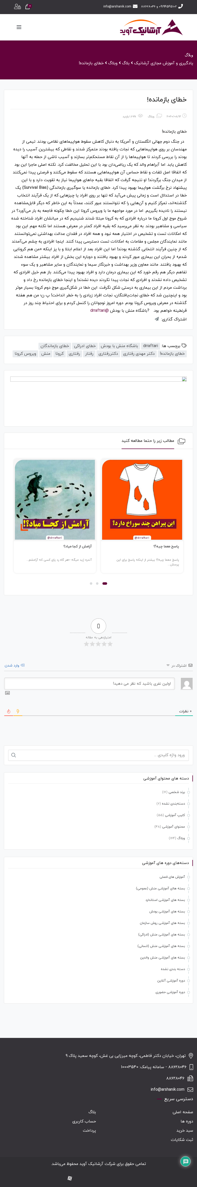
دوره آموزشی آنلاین (171, 980)
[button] (104, 583)
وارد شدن (12, 665)
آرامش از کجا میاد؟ (77, 546)
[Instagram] (120, 1179)
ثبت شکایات (182, 1140)
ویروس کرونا (25, 354)
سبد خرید (184, 1130)
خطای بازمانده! (172, 354)
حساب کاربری (84, 1121)
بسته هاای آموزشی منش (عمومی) (160, 888)
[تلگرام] (87, 1179)
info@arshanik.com (117, 7)
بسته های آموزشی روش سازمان (162, 923)
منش (45, 354)
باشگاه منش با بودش (119, 346)
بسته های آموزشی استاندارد (165, 900)
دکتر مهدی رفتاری (139, 354)
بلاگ (92, 1112)
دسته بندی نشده (173, 969)
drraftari (150, 346)
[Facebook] (128, 1179)
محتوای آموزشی (173, 827)
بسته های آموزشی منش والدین (162, 957)
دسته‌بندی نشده (173, 803)
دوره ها (187, 1121)
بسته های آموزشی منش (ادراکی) (161, 934)
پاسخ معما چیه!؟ (166, 546)
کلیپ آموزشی (175, 815)
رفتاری (74, 354)
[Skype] (79, 1179)
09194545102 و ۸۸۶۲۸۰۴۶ (159, 7)
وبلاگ (151, 116)
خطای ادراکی (85, 346)
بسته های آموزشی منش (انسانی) (161, 946)
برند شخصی (177, 792)
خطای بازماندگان (55, 346)
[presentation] (16, 523)
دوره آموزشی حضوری (170, 992)
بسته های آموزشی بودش (167, 911)
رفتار (89, 354)
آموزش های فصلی (172, 877)
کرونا (59, 354)
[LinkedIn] (112, 1179)
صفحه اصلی (183, 1112)
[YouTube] (95, 1179)
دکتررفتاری (108, 354)
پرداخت (89, 1130)
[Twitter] (103, 1179)
